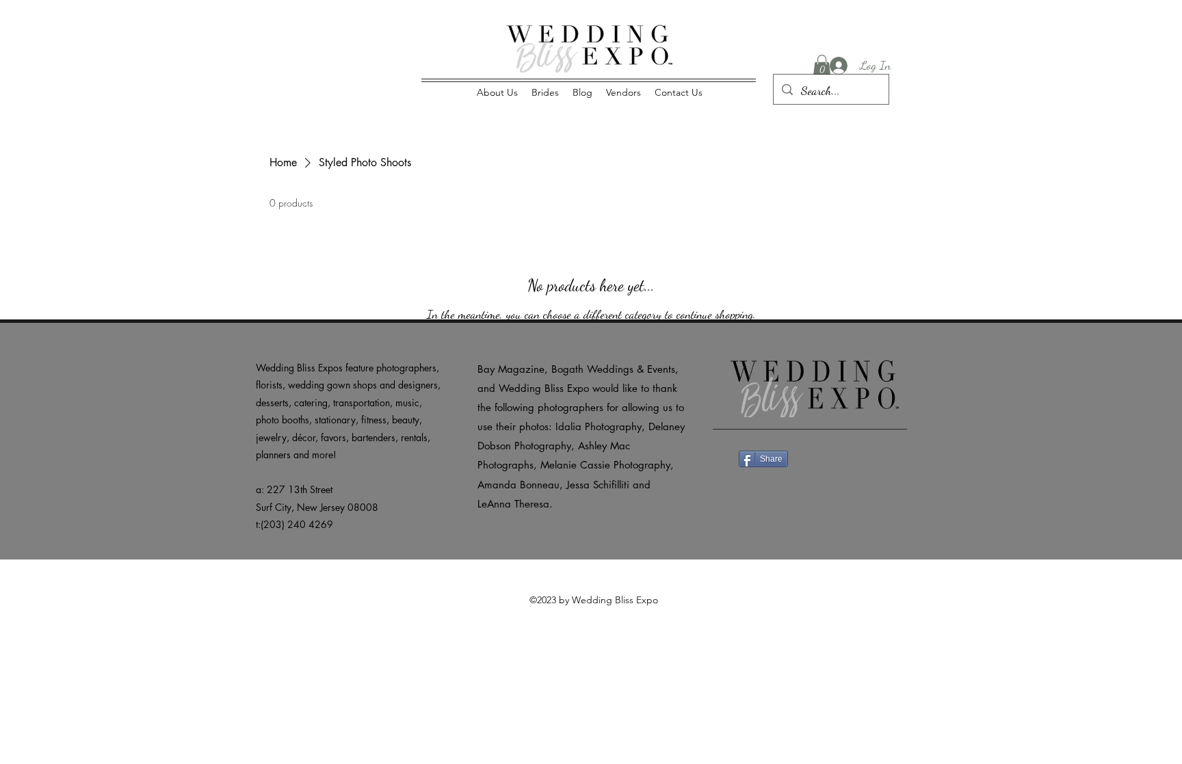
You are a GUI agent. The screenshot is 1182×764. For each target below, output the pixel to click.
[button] (822, 66)
